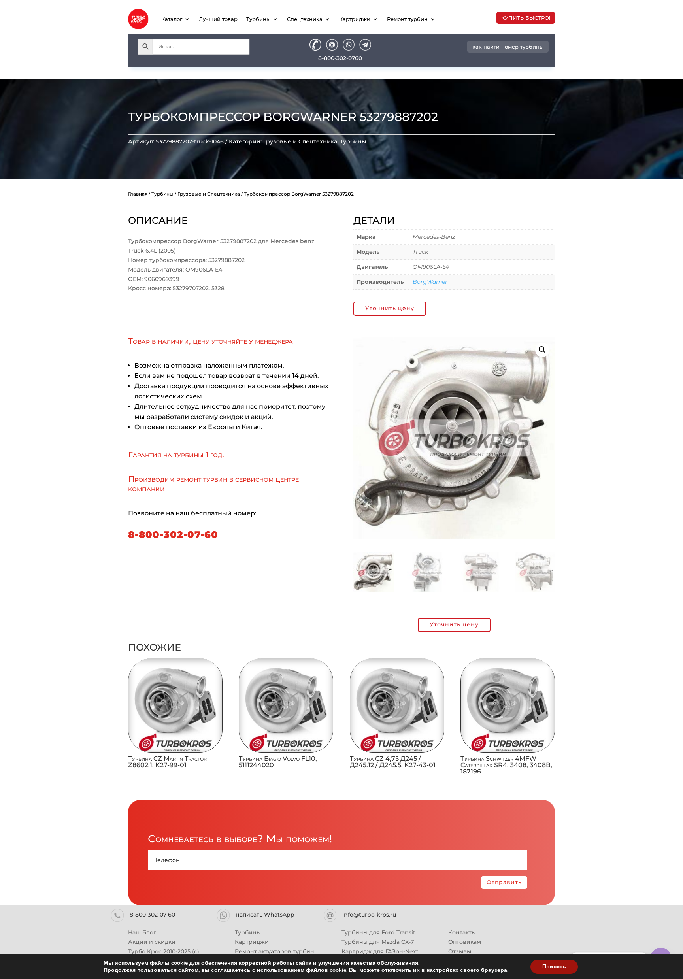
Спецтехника (305, 19)
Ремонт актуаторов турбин (274, 951)
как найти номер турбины (507, 46)
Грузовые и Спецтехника (300, 141)
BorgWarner (430, 281)
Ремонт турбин (407, 19)
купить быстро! (525, 18)
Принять (554, 966)
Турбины (258, 19)
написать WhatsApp (265, 914)
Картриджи (354, 19)
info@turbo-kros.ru (369, 914)
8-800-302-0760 (340, 58)
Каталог (171, 19)
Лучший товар (218, 19)
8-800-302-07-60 (173, 534)
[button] (542, 350)
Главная (137, 194)
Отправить (504, 882)
